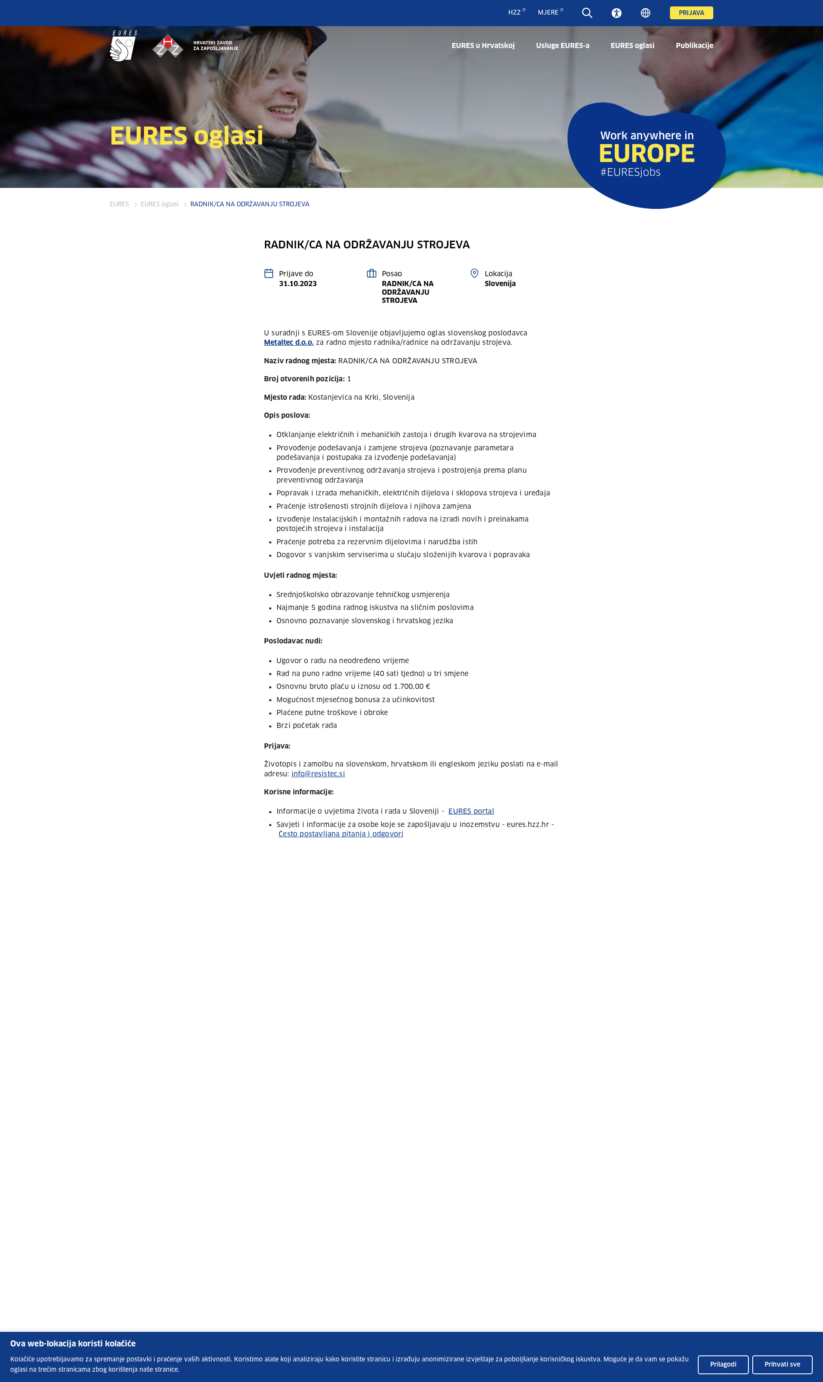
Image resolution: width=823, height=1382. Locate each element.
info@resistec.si (318, 774)
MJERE (548, 13)
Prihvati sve (782, 1365)
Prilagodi (723, 1365)
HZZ (514, 13)
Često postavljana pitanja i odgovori (341, 834)
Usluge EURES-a (562, 45)
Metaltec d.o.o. (289, 342)
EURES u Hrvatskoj (483, 45)
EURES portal (471, 811)
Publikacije (694, 45)
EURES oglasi (633, 45)
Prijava (691, 13)
